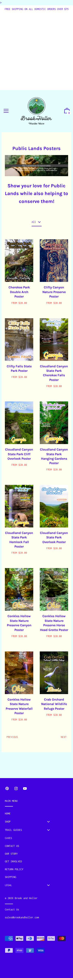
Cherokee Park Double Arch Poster (19, 291)
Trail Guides (13, 829)
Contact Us (12, 846)
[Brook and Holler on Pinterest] (7, 788)
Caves (8, 838)
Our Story (11, 853)
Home (8, 813)
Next (64, 737)
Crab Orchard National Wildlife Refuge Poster (54, 704)
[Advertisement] (36, 49)
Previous (12, 737)
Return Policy (14, 869)
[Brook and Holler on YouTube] (25, 788)
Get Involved (13, 861)
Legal (8, 885)
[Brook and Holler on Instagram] (16, 788)
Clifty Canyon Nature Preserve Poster (54, 291)
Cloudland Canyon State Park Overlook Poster (54, 537)
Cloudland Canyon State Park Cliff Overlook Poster (19, 453)
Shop (8, 821)
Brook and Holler (26, 898)
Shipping (10, 877)
